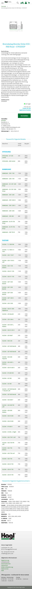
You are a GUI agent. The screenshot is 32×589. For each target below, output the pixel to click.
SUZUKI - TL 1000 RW (8, 244)
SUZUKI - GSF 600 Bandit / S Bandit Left (9, 390)
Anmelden (24, 116)
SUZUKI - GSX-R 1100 (8, 271)
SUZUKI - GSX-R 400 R (8, 367)
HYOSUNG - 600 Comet (8, 161)
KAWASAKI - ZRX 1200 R (8, 200)
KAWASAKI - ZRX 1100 (8, 173)
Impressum (4, 565)
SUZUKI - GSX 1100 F (8, 255)
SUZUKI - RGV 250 (7, 341)
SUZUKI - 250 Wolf (7, 335)
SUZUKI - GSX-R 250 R (8, 330)
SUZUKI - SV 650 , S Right (9, 432)
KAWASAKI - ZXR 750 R (8, 232)
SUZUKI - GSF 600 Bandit (9, 394)
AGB (2, 570)
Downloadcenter (6, 564)
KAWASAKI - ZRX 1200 (8, 195)
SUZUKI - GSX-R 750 (7, 464)
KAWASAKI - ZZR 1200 (8, 211)
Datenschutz (4, 569)
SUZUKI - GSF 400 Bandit (9, 346)
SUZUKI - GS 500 (6, 378)
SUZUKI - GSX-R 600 (7, 416)
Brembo (3, 120)
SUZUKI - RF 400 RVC (8, 373)
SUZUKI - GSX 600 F (7, 400)
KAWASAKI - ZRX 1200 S (8, 205)
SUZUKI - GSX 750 (7, 458)
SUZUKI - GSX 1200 (7, 303)
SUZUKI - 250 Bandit (8, 314)
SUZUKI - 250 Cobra (7, 319)
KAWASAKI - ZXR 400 (8, 216)
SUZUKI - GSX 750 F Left (9, 437)
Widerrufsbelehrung (7, 567)
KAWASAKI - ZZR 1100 (8, 178)
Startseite (3, 6)
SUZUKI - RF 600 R (7, 426)
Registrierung (5, 560)
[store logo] (8, 2)
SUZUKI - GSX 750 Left (8, 453)
